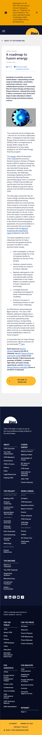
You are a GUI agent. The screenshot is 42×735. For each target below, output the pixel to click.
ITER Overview (9, 449)
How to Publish (9, 691)
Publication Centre (25, 542)
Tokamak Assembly (7, 527)
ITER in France (9, 464)
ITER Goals (25, 468)
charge (13, 156)
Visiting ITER (8, 478)
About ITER (8, 632)
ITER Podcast (26, 519)
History (6, 468)
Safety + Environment (8, 588)
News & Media (27, 491)
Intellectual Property (25, 675)
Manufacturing (9, 579)
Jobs (5, 629)
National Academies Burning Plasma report (17, 231)
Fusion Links (8, 684)
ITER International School (8, 696)
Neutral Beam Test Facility (9, 513)
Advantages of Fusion (26, 459)
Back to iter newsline (14, 41)
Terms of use (26, 724)
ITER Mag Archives (24, 523)
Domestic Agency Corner (26, 693)
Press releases (26, 516)
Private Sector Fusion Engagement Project (9, 678)
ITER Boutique (9, 643)
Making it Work (26, 455)
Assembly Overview (7, 522)
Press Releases (26, 640)
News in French (27, 509)
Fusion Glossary (27, 482)
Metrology (7, 543)
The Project (9, 491)
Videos (23, 535)
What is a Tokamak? (7, 566)
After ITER (25, 479)
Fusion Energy (24, 446)
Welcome (24, 630)
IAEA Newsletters (10, 707)
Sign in (23, 712)
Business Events (27, 685)
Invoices (24, 688)
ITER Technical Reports (9, 702)
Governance (8, 461)
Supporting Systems (8, 574)
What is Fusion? (27, 451)
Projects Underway (7, 503)
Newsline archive (27, 505)
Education (7, 650)
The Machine (9, 561)
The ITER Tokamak (11, 570)
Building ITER (9, 498)
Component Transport (8, 583)
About (7, 445)
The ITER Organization (8, 453)
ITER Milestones (27, 637)
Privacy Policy (21, 727)
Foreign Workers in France (27, 680)
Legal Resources (10, 474)
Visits (6, 646)
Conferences (8, 688)
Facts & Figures (27, 633)
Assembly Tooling (7, 539)
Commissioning (9, 535)
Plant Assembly (9, 531)
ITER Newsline (26, 502)
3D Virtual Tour (26, 538)
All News (24, 498)
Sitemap (13, 724)
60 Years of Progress (25, 464)
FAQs (6, 471)
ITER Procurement (26, 670)
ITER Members (9, 457)
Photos (23, 531)
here (19, 180)
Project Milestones (8, 551)
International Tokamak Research (25, 473)
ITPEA (6, 672)
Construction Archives (8, 508)
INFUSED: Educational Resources (8, 655)
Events (23, 512)
